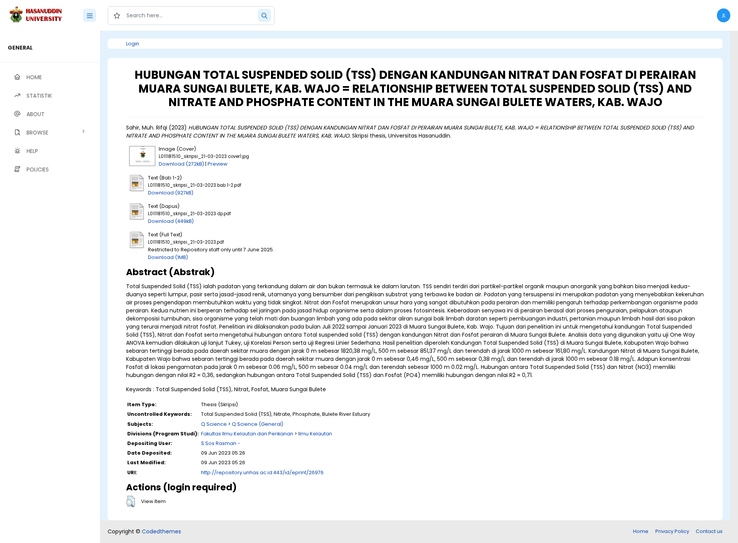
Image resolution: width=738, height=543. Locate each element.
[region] (50, 287)
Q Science (214, 424)
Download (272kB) (181, 164)
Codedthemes (161, 531)
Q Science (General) (257, 424)
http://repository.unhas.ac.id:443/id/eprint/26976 (262, 472)
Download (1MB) (168, 257)
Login (132, 43)
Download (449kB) (171, 221)
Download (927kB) (170, 192)
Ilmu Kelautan (315, 433)
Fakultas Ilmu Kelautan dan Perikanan (247, 433)
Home (640, 531)
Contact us (709, 531)
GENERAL (20, 47)
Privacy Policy (672, 531)
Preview (218, 164)
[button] (723, 15)
